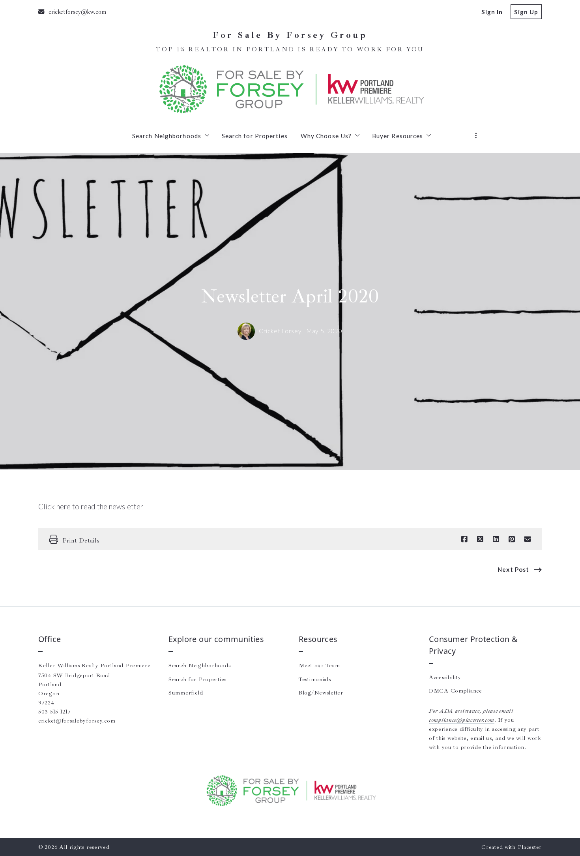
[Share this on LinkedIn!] (496, 539)
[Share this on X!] (480, 539)
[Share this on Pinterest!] (511, 539)
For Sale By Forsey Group (290, 35)
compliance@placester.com (461, 719)
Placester (530, 846)
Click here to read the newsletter (90, 506)
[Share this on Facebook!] (464, 539)
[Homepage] (290, 89)
